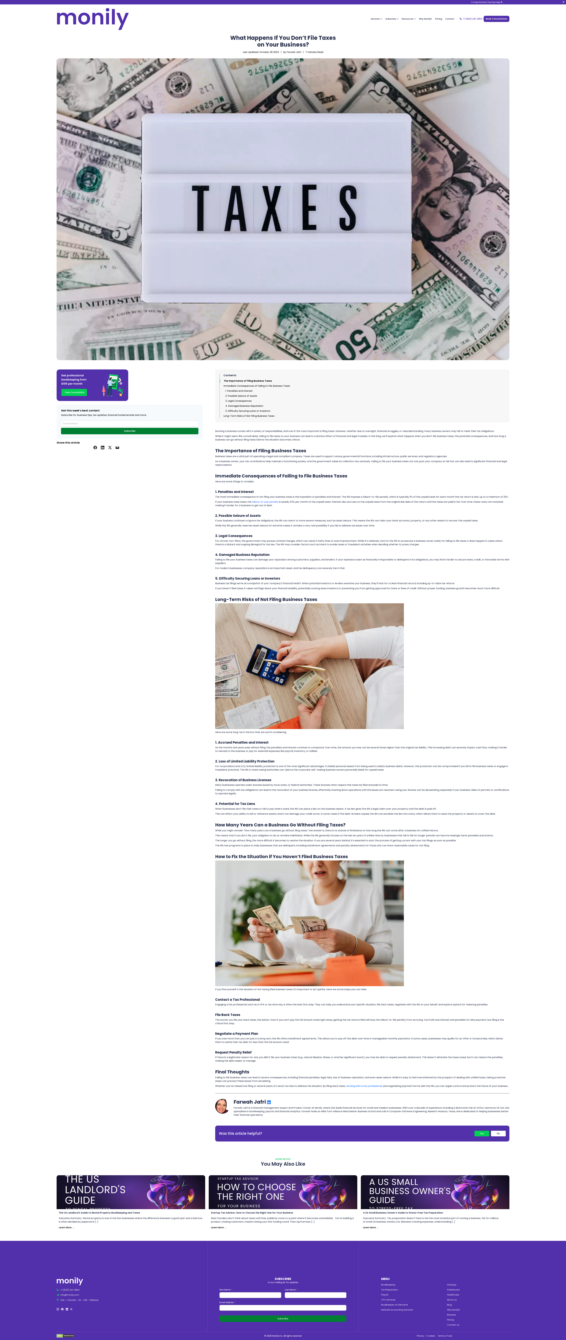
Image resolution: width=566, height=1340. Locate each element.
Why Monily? (425, 18)
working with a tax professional (364, 1086)
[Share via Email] (117, 447)
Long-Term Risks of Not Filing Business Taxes (248, 416)
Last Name (291, 1290)
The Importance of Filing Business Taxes (248, 381)
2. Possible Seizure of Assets (241, 396)
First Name (225, 1290)
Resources (408, 18)
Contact (449, 18)
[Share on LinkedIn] (102, 447)
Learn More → (66, 1227)
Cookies (430, 1335)
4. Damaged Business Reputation (244, 406)
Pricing (438, 18)
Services (375, 18)
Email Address (227, 1302)
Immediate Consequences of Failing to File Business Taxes (256, 386)
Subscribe (129, 431)
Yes (482, 1133)
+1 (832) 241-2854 (472, 18)
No (498, 1133)
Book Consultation (496, 18)
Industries (391, 18)
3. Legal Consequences (238, 401)
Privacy (420, 1335)
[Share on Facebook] (95, 447)
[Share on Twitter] (110, 447)
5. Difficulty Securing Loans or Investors (247, 411)
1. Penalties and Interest (239, 391)
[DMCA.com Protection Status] (65, 1335)
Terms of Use (445, 1335)
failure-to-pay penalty (265, 502)
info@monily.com (69, 1294)
